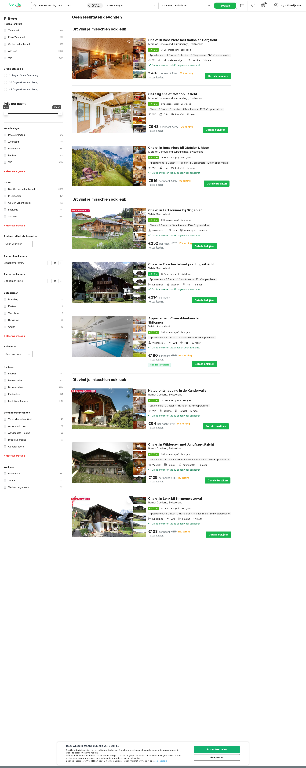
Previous (79, 58)
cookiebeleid (160, 761)
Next (126, 58)
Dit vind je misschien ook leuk (99, 29)
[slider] (6, 113)
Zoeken (225, 5)
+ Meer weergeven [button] (14, 171)
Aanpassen (216, 757)
